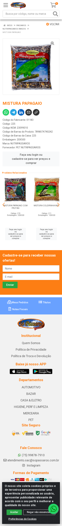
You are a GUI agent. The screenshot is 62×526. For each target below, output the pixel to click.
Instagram (33, 465)
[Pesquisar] (55, 13)
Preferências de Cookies (22, 519)
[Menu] (6, 5)
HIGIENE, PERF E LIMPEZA (31, 407)
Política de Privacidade (31, 349)
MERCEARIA (31, 413)
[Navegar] (3, 205)
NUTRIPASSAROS (20, 143)
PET (31, 420)
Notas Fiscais (20, 309)
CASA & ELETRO (31, 400)
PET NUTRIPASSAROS (28, 147)
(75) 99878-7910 (33, 455)
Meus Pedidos (19, 302)
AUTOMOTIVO (31, 387)
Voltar (54, 24)
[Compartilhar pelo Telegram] (13, 112)
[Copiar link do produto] (36, 112)
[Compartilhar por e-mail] (28, 112)
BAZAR (31, 394)
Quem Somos (31, 343)
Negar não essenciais (39, 512)
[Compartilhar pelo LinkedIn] (21, 112)
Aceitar (14, 512)
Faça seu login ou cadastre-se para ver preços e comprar (31, 159)
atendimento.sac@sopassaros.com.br (33, 460)
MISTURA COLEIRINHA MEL (46, 205)
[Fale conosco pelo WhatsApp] (53, 509)
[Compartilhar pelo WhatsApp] (6, 112)
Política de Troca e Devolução (31, 356)
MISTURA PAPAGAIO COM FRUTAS (15, 206)
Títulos (46, 302)
